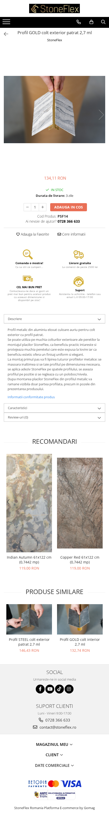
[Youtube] (49, 689)
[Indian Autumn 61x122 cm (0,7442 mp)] (29, 503)
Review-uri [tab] (18, 417)
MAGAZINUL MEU (52, 744)
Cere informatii (73, 234)
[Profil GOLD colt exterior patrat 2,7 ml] (54, 109)
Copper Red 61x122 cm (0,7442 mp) (79, 559)
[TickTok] (59, 689)
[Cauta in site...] (103, 22)
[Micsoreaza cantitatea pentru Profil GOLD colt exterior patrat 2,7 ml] (27, 207)
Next (101, 115)
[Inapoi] (4, 34)
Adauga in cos (68, 207)
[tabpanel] (54, 109)
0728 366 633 (57, 720)
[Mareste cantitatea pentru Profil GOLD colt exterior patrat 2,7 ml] (42, 207)
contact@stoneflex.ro (57, 727)
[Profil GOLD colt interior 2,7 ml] (80, 619)
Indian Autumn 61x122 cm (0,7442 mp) (29, 559)
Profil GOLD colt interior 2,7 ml (80, 642)
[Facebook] (40, 689)
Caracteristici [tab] (17, 408)
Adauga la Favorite (34, 234)
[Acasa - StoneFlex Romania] (54, 8)
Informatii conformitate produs (31, 397)
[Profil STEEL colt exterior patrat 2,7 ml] (29, 619)
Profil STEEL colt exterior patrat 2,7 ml (29, 642)
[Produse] (7, 23)
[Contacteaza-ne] (78, 22)
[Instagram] (69, 689)
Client (53, 754)
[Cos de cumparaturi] (91, 22)
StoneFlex (54, 40)
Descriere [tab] (15, 318)
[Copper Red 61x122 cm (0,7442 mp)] (80, 503)
